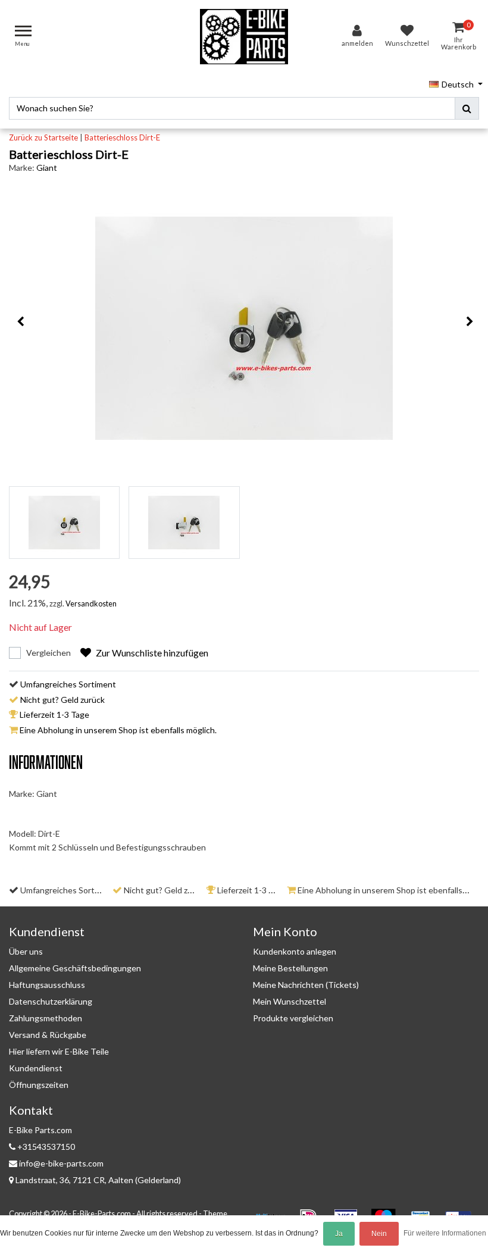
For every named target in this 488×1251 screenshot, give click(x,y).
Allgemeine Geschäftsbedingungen (75, 968)
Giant (46, 167)
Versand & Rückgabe (47, 1035)
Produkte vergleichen (293, 1018)
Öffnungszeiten (38, 1085)
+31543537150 (45, 1146)
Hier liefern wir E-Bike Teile (59, 1051)
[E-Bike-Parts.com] (243, 36)
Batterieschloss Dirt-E (122, 137)
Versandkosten (91, 603)
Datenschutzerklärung (50, 1001)
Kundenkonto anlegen (294, 951)
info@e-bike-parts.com (61, 1163)
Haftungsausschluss (47, 985)
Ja (339, 1234)
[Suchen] (466, 108)
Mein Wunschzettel (289, 1001)
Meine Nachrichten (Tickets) (306, 985)
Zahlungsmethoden (45, 1018)
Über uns (26, 951)
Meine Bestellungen (290, 968)
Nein (379, 1234)
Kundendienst (35, 1068)
